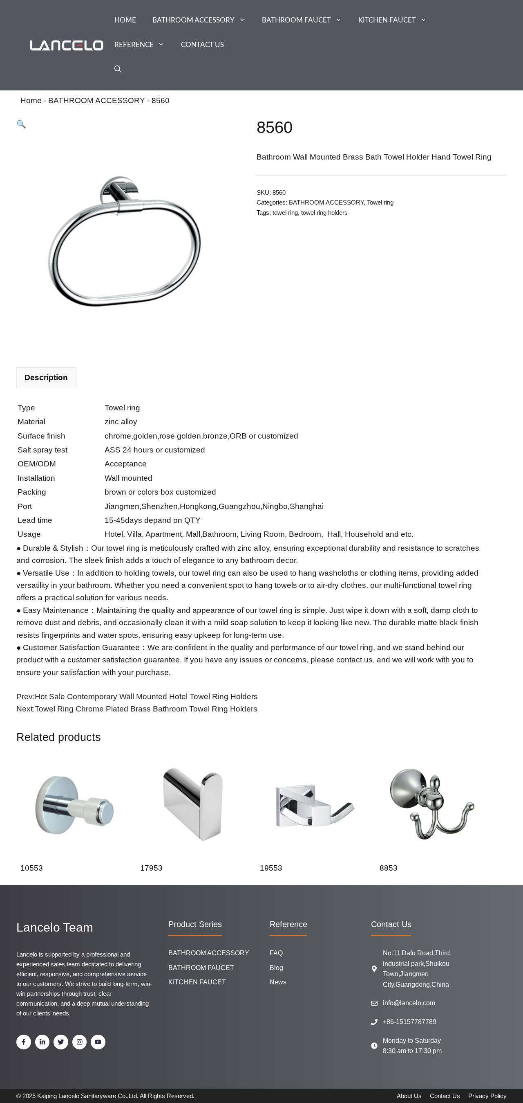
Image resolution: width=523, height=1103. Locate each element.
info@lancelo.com (409, 1002)
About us (409, 1095)
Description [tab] (46, 377)
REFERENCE (134, 44)
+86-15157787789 (409, 1021)
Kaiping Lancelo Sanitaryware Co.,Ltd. (88, 1095)
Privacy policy (487, 1095)
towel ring (285, 212)
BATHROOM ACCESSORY (193, 20)
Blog (276, 967)
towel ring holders (324, 212)
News (278, 982)
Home (31, 100)
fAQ (276, 953)
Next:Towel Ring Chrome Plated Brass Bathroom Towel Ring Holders (136, 709)
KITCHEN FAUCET (387, 20)
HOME (125, 20)
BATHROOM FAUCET (296, 20)
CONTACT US (202, 44)
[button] (118, 69)
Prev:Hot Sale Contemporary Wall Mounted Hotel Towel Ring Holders (137, 696)
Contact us (445, 1095)
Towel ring (380, 202)
